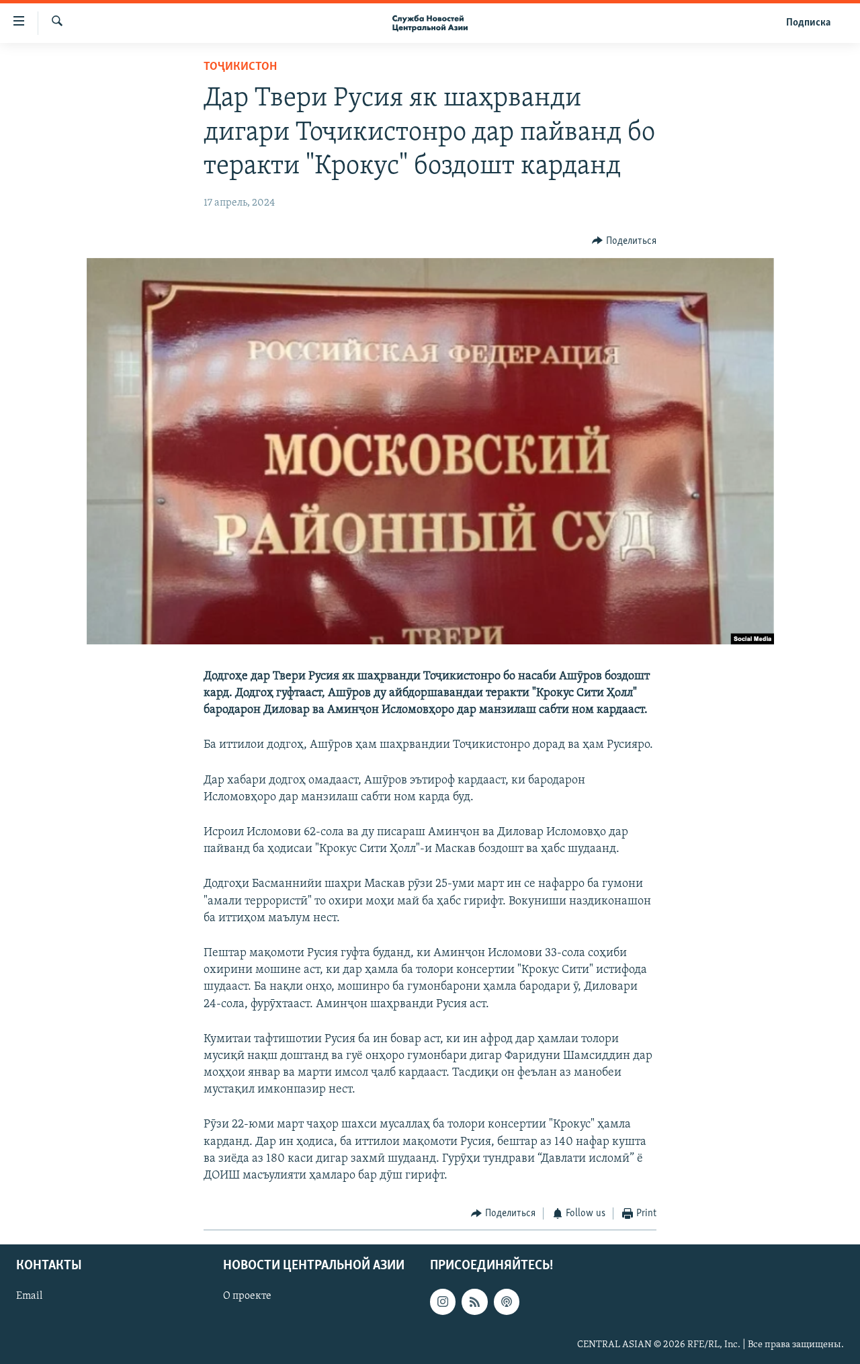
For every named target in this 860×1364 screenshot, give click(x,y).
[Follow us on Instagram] (443, 1301)
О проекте (247, 1296)
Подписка (808, 22)
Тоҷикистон (240, 67)
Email (29, 1296)
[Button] (624, 241)
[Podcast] (506, 1301)
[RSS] (474, 1301)
